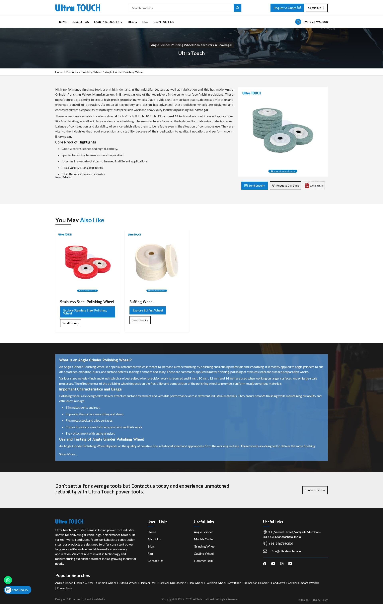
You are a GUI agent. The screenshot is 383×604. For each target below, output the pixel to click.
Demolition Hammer (256, 582)
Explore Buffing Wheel (148, 310)
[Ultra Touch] (77, 7)
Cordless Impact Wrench (303, 582)
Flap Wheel (196, 582)
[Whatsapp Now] (8, 580)
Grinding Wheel (204, 546)
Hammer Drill (203, 560)
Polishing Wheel (91, 72)
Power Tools (65, 588)
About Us (80, 22)
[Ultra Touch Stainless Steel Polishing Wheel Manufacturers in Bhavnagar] (87, 262)
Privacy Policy (320, 599)
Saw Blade (234, 582)
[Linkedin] (290, 563)
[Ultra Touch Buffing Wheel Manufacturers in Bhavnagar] (157, 262)
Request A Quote (285, 8)
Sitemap (304, 599)
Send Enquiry (257, 185)
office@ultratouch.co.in (285, 551)
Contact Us (163, 22)
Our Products (106, 22)
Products (72, 72)
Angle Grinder (203, 532)
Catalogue (314, 7)
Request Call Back (287, 185)
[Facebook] (264, 563)
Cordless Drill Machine (172, 582)
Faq (145, 22)
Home (62, 22)
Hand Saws (278, 582)
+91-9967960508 (315, 22)
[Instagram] (281, 563)
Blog (132, 22)
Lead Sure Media (95, 599)
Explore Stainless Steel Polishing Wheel (85, 311)
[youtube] (273, 563)
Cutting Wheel (204, 553)
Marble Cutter (204, 539)
